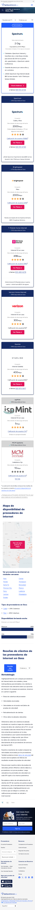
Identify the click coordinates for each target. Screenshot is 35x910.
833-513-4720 (20, 147)
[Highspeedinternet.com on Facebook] (19, 877)
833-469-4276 (20, 272)
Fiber (5, 613)
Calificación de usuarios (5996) (17, 138)
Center (21, 578)
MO (8, 802)
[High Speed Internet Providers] (9, 5)
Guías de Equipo (22, 847)
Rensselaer (22, 585)
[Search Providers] (15, 852)
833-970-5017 (20, 388)
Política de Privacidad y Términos (24, 900)
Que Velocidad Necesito (7, 871)
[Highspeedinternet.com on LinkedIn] (32, 877)
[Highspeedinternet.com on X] (23, 877)
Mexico (21, 588)
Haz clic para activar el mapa (17, 544)
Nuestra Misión (22, 867)
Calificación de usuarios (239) (17, 203)
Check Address (15, 85)
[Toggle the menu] (32, 5)
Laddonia (22, 591)
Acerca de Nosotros (23, 864)
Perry (5, 591)
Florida (5, 582)
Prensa (20, 874)
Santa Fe (6, 585)
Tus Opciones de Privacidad (10, 902)
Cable (5, 608)
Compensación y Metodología (8, 900)
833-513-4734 (20, 90)
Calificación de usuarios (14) (17, 431)
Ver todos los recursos (23, 853)
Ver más (17, 479)
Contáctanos (21, 871)
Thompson (22, 582)
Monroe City (7, 588)
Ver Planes (16, 143)
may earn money (7, 1)
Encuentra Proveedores (6, 844)
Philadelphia (23, 594)
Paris (4, 578)
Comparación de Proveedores (25, 844)
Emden (5, 597)
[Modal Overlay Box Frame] (17, 821)
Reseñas (3, 847)
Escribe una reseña (10, 668)
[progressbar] (17, 629)
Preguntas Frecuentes (23, 850)
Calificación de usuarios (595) (17, 264)
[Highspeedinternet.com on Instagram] (26, 877)
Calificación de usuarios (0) (17, 476)
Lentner (5, 594)
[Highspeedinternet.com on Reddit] (29, 877)
